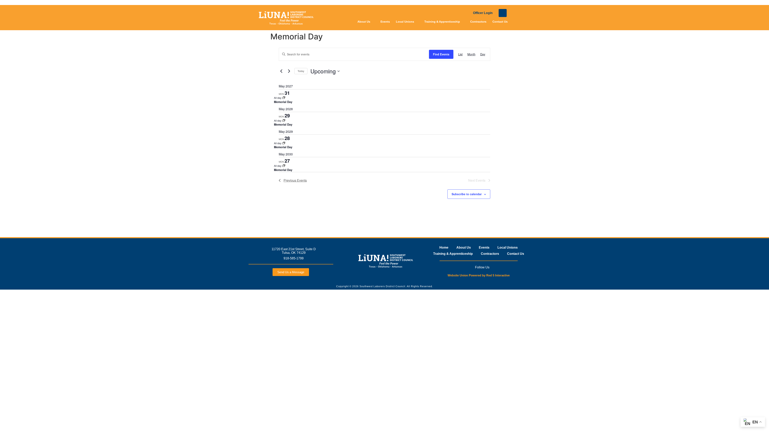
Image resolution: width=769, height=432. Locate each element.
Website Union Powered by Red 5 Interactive (479, 275)
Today (301, 71)
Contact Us (500, 21)
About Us (363, 21)
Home (443, 247)
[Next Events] (289, 71)
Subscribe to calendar (467, 194)
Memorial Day (283, 102)
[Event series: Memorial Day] (283, 97)
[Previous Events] (281, 71)
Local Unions (405, 21)
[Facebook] (503, 13)
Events (385, 21)
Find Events (441, 54)
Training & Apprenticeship (442, 21)
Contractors (478, 21)
